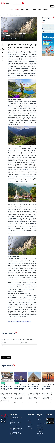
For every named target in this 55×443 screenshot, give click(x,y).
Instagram (46, 25)
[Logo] (5, 3)
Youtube (46, 28)
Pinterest (52, 31)
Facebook (52, 25)
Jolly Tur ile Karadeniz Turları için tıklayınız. (19, 321)
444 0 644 (19, 428)
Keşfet (39, 9)
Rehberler (28, 9)
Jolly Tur (11, 9)
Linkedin (52, 28)
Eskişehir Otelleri (40, 427)
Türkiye (16, 9)
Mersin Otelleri (40, 425)
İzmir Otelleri (39, 431)
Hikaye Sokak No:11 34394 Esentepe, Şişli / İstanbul (16, 419)
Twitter (45, 31)
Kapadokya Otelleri (41, 423)
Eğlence (34, 9)
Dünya (22, 9)
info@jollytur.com (17, 426)
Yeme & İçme (45, 9)
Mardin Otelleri (40, 429)
